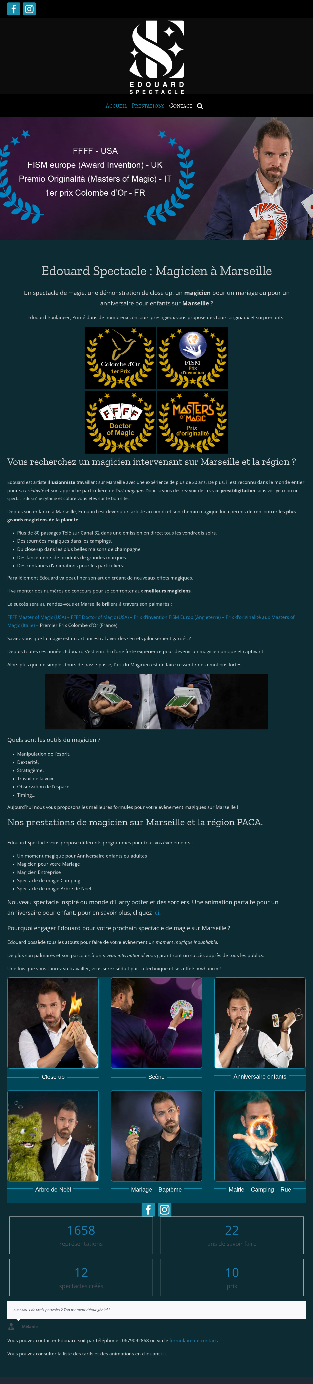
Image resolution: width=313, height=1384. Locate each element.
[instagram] (164, 1210)
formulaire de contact (193, 1340)
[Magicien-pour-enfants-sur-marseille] (260, 979)
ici (156, 912)
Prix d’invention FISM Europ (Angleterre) (177, 617)
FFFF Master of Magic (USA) (36, 617)
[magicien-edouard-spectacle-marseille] (260, 1092)
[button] (200, 105)
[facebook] (148, 1210)
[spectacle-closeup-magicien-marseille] (156, 979)
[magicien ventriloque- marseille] (53, 1092)
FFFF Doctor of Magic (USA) (100, 617)
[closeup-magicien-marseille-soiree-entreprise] (53, 979)
